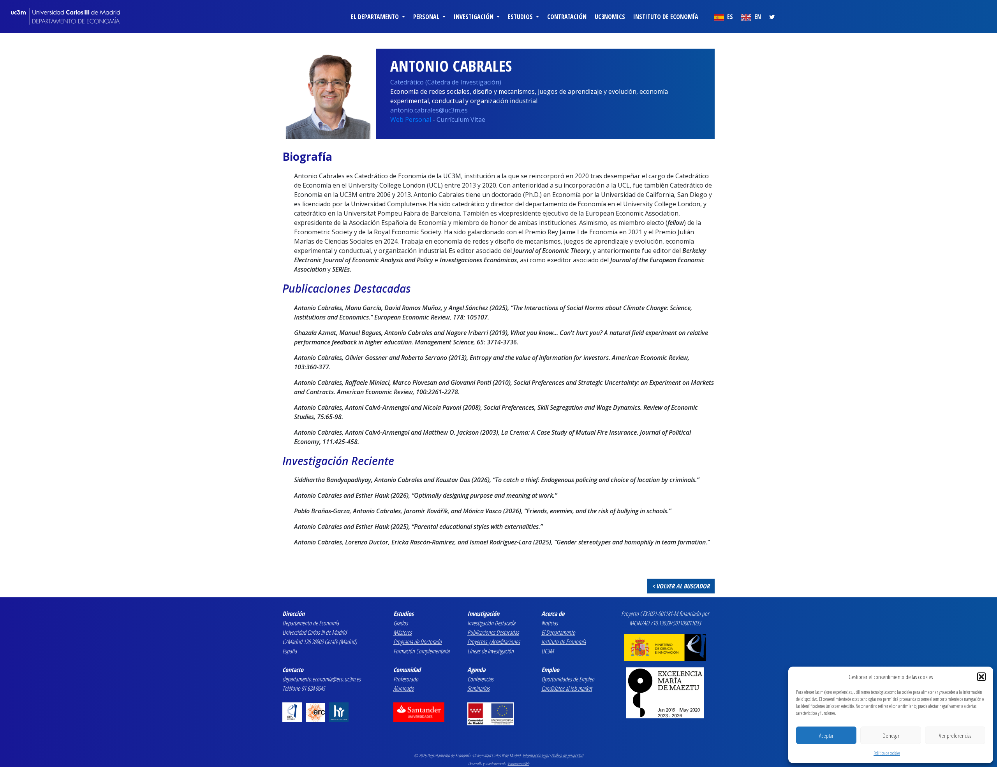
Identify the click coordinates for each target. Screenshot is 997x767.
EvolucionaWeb (518, 763)
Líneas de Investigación (490, 651)
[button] (981, 677)
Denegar (891, 735)
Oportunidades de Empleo (567, 679)
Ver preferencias (955, 735)
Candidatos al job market (566, 688)
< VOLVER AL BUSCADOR (681, 586)
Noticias (549, 623)
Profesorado (405, 679)
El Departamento (558, 632)
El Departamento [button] (375, 16)
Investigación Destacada (491, 623)
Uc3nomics (610, 16)
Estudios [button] (521, 16)
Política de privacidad (567, 755)
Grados (400, 623)
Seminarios (478, 688)
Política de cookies (887, 753)
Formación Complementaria (421, 651)
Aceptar (826, 735)
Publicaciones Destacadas (493, 632)
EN (757, 16)
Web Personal (410, 119)
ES (729, 16)
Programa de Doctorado (417, 641)
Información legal (536, 755)
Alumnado (403, 688)
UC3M (547, 651)
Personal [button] (427, 16)
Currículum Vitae (461, 119)
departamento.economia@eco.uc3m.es (321, 679)
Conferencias (480, 679)
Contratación (567, 16)
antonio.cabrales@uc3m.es (429, 110)
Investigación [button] (474, 16)
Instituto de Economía (665, 16)
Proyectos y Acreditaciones (493, 641)
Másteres (402, 632)
